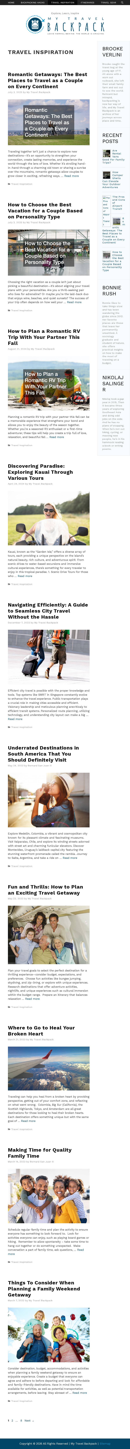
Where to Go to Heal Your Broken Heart (41, 1031)
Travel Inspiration (62, 2)
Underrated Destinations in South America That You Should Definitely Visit (43, 754)
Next (29, 1420)
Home (11, 2)
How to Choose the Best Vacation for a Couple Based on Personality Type (45, 211)
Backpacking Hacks (33, 2)
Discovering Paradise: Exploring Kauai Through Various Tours (40, 472)
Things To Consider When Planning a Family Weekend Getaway (44, 1289)
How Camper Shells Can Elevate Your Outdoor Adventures (112, 180)
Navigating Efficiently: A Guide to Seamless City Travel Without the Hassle (48, 611)
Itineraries (87, 2)
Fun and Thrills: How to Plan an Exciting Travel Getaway (45, 890)
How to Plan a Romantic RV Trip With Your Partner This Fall (44, 337)
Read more (71, 175)
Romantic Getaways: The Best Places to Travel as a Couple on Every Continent (47, 80)
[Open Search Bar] (122, 2)
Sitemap (105, 1443)
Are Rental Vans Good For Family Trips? (113, 156)
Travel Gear (108, 2)
